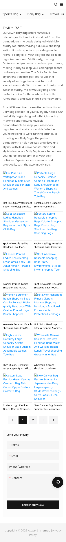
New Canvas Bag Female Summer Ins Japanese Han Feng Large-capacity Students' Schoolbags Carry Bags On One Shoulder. (48, 407)
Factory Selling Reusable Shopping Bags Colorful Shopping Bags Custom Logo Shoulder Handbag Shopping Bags (48, 245)
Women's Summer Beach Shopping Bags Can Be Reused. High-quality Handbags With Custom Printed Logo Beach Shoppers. (17, 326)
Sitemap (44, 530)
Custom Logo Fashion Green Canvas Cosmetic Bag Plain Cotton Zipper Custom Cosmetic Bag (17, 407)
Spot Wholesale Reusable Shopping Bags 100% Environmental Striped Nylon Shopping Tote (48, 286)
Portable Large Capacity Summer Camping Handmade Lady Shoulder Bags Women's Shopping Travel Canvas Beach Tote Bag (48, 205)
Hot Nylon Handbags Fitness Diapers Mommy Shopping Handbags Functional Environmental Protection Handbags (48, 326)
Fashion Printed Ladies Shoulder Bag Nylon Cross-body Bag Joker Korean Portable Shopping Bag (15, 286)
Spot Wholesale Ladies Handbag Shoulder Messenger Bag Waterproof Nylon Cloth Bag (16, 245)
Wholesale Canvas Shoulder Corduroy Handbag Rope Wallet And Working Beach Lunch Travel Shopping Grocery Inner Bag (46, 367)
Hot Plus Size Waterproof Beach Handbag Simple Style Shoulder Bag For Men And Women (17, 205)
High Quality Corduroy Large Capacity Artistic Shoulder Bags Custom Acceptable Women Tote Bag (17, 367)
